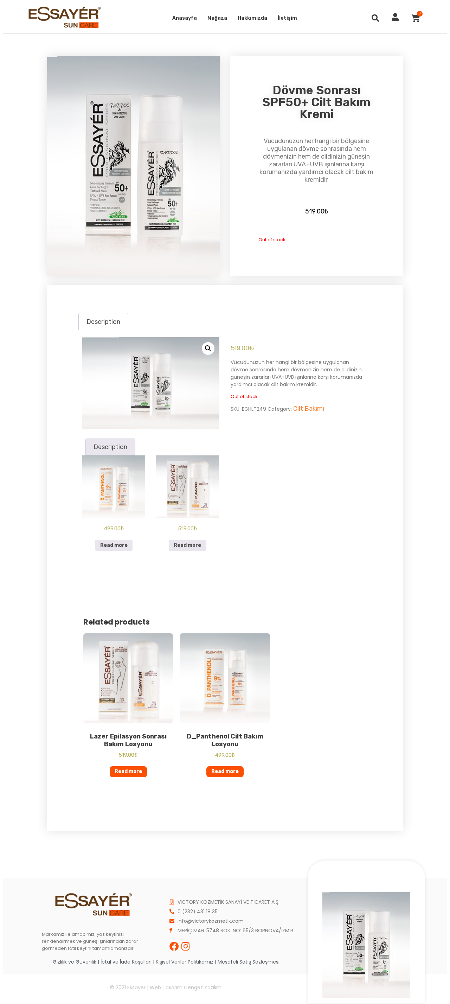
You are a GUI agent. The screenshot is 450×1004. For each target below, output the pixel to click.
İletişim (287, 18)
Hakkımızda (252, 18)
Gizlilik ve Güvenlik (74, 961)
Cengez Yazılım (202, 987)
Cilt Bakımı (308, 409)
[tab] (103, 321)
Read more (114, 545)
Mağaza (217, 18)
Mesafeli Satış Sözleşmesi (248, 961)
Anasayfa (184, 18)
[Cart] (415, 18)
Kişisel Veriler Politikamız (184, 961)
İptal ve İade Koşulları (126, 961)
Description (103, 322)
